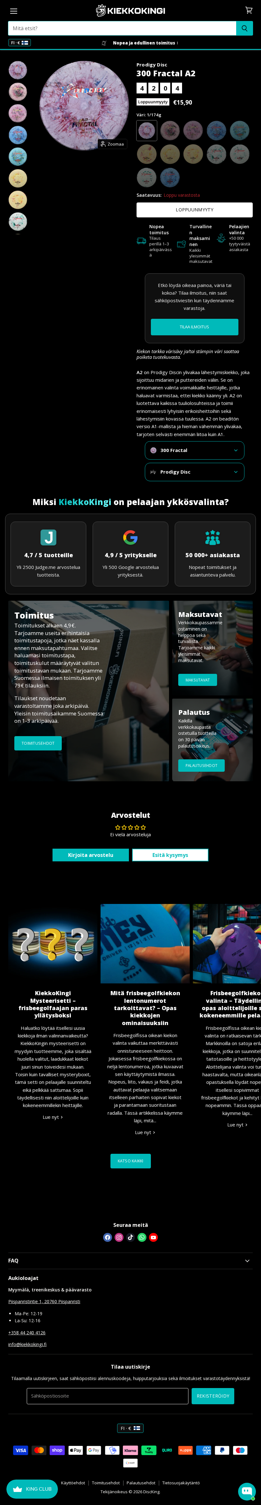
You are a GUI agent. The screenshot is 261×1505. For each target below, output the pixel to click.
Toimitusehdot (106, 1483)
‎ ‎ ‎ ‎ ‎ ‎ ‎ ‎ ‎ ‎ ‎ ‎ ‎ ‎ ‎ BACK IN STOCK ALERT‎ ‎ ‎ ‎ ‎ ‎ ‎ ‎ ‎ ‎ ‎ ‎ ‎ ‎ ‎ (194, 327)
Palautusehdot (141, 1483)
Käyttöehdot (73, 1483)
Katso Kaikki (131, 1161)
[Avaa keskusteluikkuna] (247, 1492)
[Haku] (244, 28)
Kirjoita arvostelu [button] (90, 855)
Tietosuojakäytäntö (181, 1483)
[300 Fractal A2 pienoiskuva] (18, 70)
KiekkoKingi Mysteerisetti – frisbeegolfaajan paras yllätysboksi (53, 1004)
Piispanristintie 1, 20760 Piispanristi (44, 1301)
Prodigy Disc (152, 64)
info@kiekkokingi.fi (27, 1344)
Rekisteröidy (213, 1396)
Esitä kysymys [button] (170, 855)
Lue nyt (51, 1117)
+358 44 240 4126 (27, 1333)
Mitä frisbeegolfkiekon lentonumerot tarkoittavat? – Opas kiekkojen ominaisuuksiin (145, 1008)
